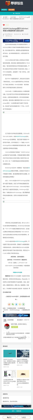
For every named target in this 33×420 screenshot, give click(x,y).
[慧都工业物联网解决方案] (16, 316)
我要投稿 (18, 411)
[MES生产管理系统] (16, 40)
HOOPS (6, 310)
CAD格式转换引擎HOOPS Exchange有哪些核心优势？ (9, 381)
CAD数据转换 (21, 308)
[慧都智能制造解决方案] (16, 407)
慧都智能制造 (17, 4)
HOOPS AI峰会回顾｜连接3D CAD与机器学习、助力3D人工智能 (22, 361)
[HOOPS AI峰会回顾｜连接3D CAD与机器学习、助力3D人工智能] (23, 357)
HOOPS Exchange (21, 136)
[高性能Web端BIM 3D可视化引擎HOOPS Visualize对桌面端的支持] (23, 377)
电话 (24, 417)
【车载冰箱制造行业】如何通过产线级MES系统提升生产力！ (14, 337)
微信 (10, 417)
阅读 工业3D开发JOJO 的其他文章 (14, 327)
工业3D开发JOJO (8, 34)
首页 (6, 17)
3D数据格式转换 (11, 308)
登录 (16, 401)
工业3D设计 (13, 17)
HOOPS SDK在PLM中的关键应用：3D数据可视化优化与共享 (18, 333)
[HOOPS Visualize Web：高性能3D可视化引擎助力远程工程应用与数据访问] (9, 357)
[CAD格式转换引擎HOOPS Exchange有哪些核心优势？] (9, 377)
